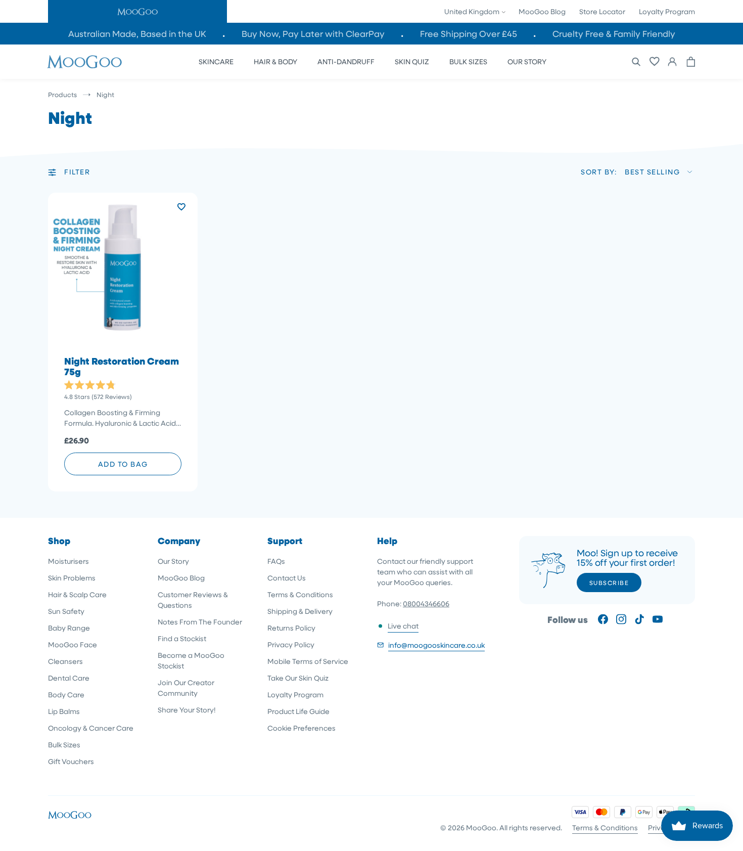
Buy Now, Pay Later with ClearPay (313, 33)
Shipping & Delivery (300, 611)
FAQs (276, 561)
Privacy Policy (290, 644)
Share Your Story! (187, 709)
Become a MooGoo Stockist (191, 660)
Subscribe (609, 582)
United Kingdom (472, 11)
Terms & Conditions (300, 594)
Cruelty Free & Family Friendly (613, 33)
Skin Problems (72, 578)
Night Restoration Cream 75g (121, 366)
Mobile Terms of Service (307, 661)
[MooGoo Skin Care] (84, 62)
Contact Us (286, 578)
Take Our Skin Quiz (298, 678)
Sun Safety (66, 611)
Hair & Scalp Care (77, 594)
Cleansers (65, 661)
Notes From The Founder (200, 621)
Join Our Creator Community (186, 688)
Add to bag (123, 464)
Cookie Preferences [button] (301, 728)
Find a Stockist (182, 638)
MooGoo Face (72, 644)
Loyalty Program (667, 11)
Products (62, 94)
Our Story (173, 561)
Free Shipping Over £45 (468, 33)
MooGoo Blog (542, 11)
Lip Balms (64, 711)
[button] (137, 11)
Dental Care (68, 678)
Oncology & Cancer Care (90, 728)
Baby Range (69, 628)
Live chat (403, 626)
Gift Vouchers (71, 761)
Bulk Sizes (64, 744)
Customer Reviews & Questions (193, 600)
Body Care (66, 694)
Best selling (652, 171)
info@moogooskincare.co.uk (436, 645)
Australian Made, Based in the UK (137, 33)
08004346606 (426, 603)
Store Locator (602, 11)
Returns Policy (291, 628)
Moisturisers (68, 561)
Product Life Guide (298, 711)
